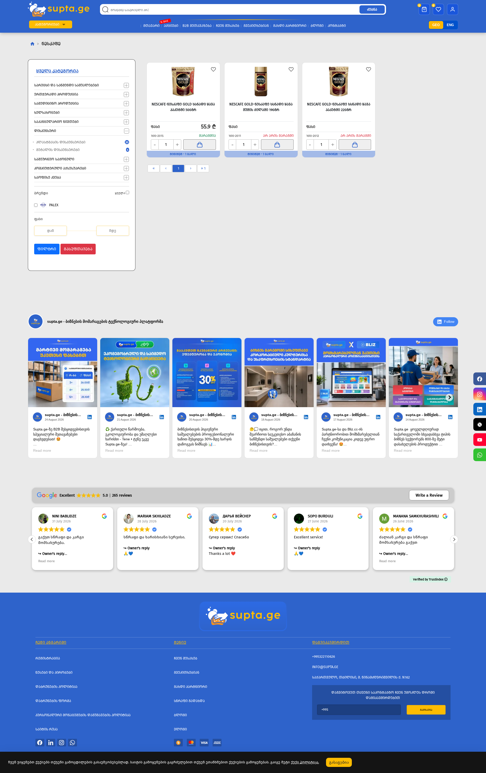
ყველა (120, 193)
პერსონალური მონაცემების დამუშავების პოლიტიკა (83, 715)
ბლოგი (317, 26)
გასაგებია (339, 762)
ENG (450, 25)
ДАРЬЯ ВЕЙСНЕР (237, 516)
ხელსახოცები (46, 112)
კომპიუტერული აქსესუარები (60, 168)
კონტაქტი (337, 26)
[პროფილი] (452, 9)
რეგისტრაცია (47, 658)
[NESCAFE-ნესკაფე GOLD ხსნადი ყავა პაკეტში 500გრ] (183, 82)
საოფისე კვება (47, 177)
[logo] (58, 9)
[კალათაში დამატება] (199, 144)
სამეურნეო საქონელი (54, 159)
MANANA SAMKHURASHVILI (416, 516)
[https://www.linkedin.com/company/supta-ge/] (479, 409)
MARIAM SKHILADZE (154, 516)
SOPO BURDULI (320, 516)
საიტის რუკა (46, 729)
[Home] (243, 616)
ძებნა (372, 9)
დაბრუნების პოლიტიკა (56, 687)
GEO (436, 25)
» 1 (203, 168)
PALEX (53, 205)
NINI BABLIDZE (64, 516)
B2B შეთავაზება (197, 26)
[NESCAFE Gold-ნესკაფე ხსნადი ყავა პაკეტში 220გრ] (338, 82)
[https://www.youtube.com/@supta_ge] (479, 439)
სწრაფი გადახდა (189, 701)
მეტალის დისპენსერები (78, 150)
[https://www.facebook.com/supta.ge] (479, 378)
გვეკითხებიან (256, 26)
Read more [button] (46, 561)
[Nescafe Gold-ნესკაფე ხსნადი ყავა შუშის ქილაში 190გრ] (261, 82)
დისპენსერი (45, 130)
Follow (449, 321)
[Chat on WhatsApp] (479, 454)
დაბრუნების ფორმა (53, 701)
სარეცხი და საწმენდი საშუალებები (66, 85)
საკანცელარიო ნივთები (56, 121)
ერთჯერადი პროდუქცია (56, 94)
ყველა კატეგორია (57, 71)
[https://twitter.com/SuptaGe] (479, 424)
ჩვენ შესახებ (227, 26)
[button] (63, 24)
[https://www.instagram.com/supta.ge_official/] (479, 394)
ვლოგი (180, 729)
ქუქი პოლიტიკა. (305, 762)
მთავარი (151, 26)
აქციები (171, 26)
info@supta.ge (325, 667)
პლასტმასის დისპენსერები (78, 142)
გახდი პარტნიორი (289, 26)
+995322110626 (323, 656)
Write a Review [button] (429, 495)
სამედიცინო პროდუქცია (56, 103)
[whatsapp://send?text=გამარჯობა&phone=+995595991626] (72, 742)
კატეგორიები (47, 24)
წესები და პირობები (53, 672)
